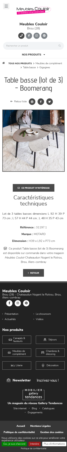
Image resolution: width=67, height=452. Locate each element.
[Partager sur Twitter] (49, 101)
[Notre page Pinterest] (44, 36)
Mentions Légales (40, 426)
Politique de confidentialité (19, 432)
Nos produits (31, 54)
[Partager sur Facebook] (41, 101)
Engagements (35, 412)
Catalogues (48, 408)
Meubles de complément (49, 63)
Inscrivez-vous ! (48, 380)
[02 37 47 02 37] (21, 36)
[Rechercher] (60, 46)
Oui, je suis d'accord (14, 444)
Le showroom (43, 314)
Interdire (34, 444)
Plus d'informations (54, 444)
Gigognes (44, 67)
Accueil (21, 426)
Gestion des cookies (51, 432)
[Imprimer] (32, 101)
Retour (34, 273)
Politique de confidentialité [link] (33, 448)
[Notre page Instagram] (37, 36)
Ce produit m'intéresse (35, 188)
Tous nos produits (20, 63)
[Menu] (6, 6)
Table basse (29, 67)
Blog (34, 408)
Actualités (10, 319)
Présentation (11, 314)
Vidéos (39, 319)
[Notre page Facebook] (29, 36)
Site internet (19, 408)
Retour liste (20, 101)
